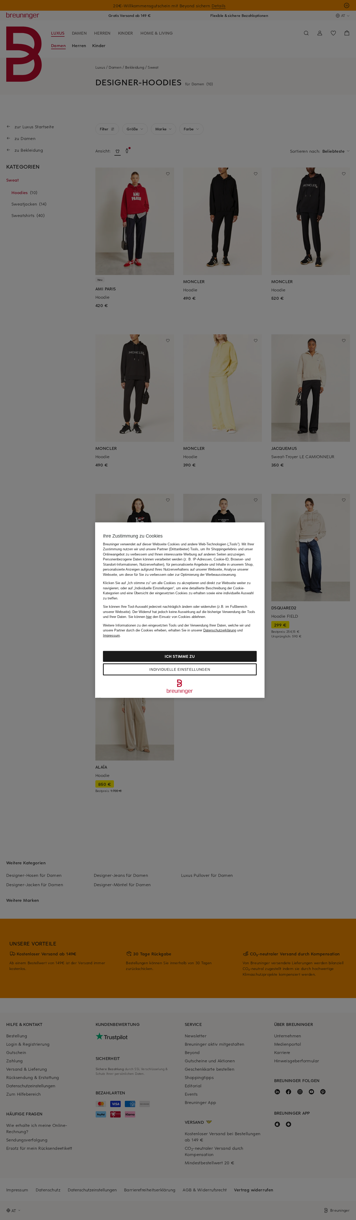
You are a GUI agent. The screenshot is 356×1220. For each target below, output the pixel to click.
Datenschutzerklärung (219, 630)
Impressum (111, 635)
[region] (180, 610)
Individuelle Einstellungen (179, 669)
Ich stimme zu (180, 656)
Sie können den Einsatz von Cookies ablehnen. (167, 617)
